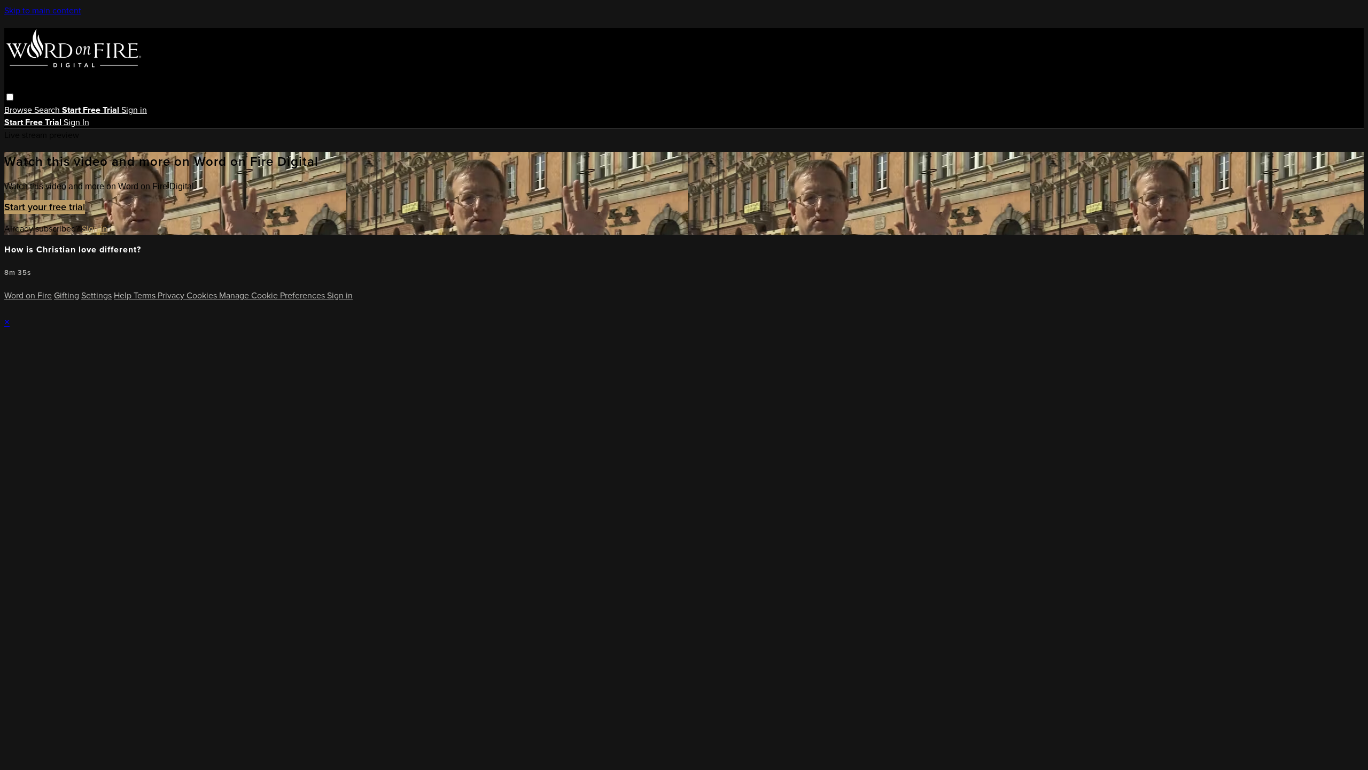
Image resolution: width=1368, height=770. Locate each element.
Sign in (134, 110)
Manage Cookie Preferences (273, 295)
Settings (96, 295)
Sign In (76, 122)
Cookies (202, 295)
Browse (19, 110)
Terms (146, 295)
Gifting (66, 295)
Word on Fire (28, 295)
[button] (9, 97)
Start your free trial (44, 207)
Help (124, 295)
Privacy (172, 295)
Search (48, 110)
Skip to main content (42, 10)
